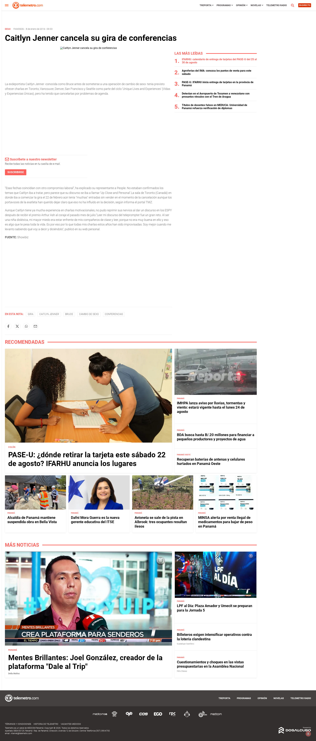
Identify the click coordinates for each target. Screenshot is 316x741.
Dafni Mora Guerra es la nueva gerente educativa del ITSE (95, 520)
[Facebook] (8, 326)
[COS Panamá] (143, 716)
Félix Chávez (182, 671)
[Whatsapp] (26, 326)
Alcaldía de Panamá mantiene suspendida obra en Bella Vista (32, 520)
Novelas (256, 5)
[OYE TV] (129, 716)
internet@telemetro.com (21, 733)
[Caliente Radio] (187, 716)
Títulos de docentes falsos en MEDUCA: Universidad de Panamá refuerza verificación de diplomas (214, 107)
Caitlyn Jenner (49, 314)
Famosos (18, 29)
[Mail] (35, 326)
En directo (304, 5)
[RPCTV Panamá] (114, 716)
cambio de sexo (89, 314)
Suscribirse (15, 172)
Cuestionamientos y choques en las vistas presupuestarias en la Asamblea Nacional (210, 664)
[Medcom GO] (100, 716)
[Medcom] (216, 716)
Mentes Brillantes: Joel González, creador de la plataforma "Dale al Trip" (85, 662)
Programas (224, 5)
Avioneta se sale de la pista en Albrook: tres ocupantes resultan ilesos (161, 522)
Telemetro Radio (276, 5)
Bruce (69, 314)
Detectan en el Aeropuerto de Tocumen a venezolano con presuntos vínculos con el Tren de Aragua (216, 95)
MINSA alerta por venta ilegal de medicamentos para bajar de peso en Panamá (225, 522)
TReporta (205, 5)
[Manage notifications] (308, 733)
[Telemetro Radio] (201, 716)
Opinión (240, 5)
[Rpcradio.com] (172, 716)
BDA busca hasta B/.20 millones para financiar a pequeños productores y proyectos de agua (215, 437)
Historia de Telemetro (46, 724)
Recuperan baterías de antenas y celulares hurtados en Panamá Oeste (211, 461)
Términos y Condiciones (18, 724)
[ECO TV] (158, 716)
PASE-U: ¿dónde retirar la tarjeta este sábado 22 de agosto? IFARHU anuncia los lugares (87, 459)
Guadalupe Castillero (185, 644)
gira (30, 314)
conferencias (114, 314)
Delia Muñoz (14, 673)
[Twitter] (17, 326)
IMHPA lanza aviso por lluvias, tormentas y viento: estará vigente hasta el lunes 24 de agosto (211, 407)
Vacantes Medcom (71, 724)
